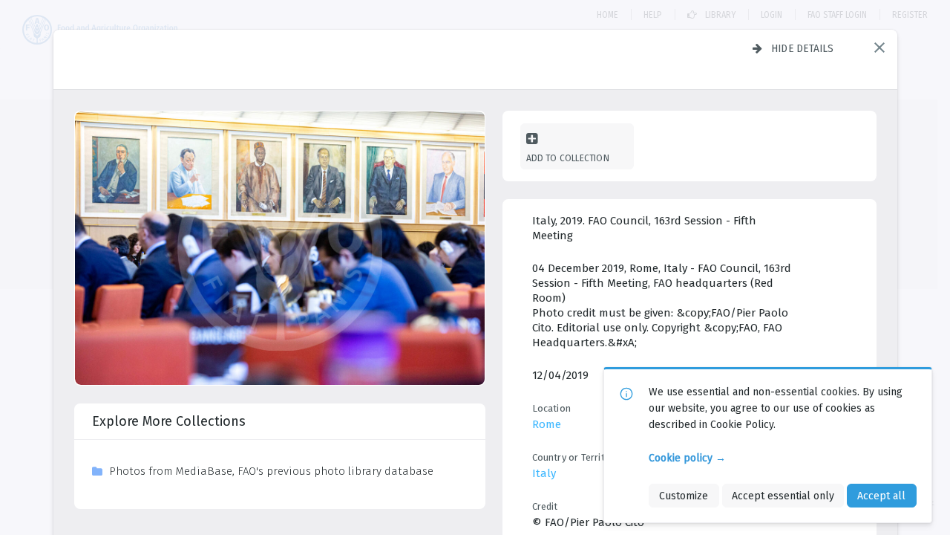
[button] (879, 47)
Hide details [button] (802, 48)
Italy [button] (544, 473)
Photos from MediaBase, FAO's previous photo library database (271, 471)
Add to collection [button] (567, 157)
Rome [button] (546, 424)
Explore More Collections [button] (169, 421)
